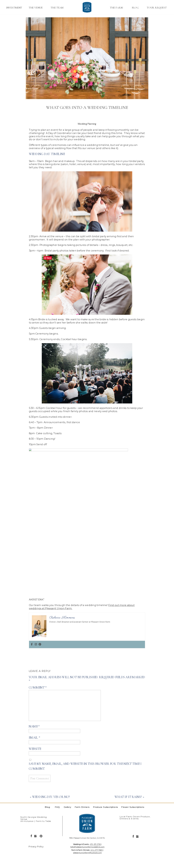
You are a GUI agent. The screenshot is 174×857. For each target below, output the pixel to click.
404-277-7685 (96, 850)
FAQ (57, 807)
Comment (38, 687)
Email (34, 737)
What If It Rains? (128, 797)
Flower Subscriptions (133, 807)
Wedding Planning (87, 123)
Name (34, 726)
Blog (47, 807)
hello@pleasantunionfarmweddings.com (87, 847)
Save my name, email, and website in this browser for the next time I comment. (85, 766)
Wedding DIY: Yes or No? (51, 797)
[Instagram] (35, 644)
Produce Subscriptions (106, 807)
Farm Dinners (83, 807)
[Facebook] (31, 644)
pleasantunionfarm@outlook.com (87, 852)
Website (35, 749)
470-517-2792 (95, 844)
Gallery (68, 807)
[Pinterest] (40, 644)
